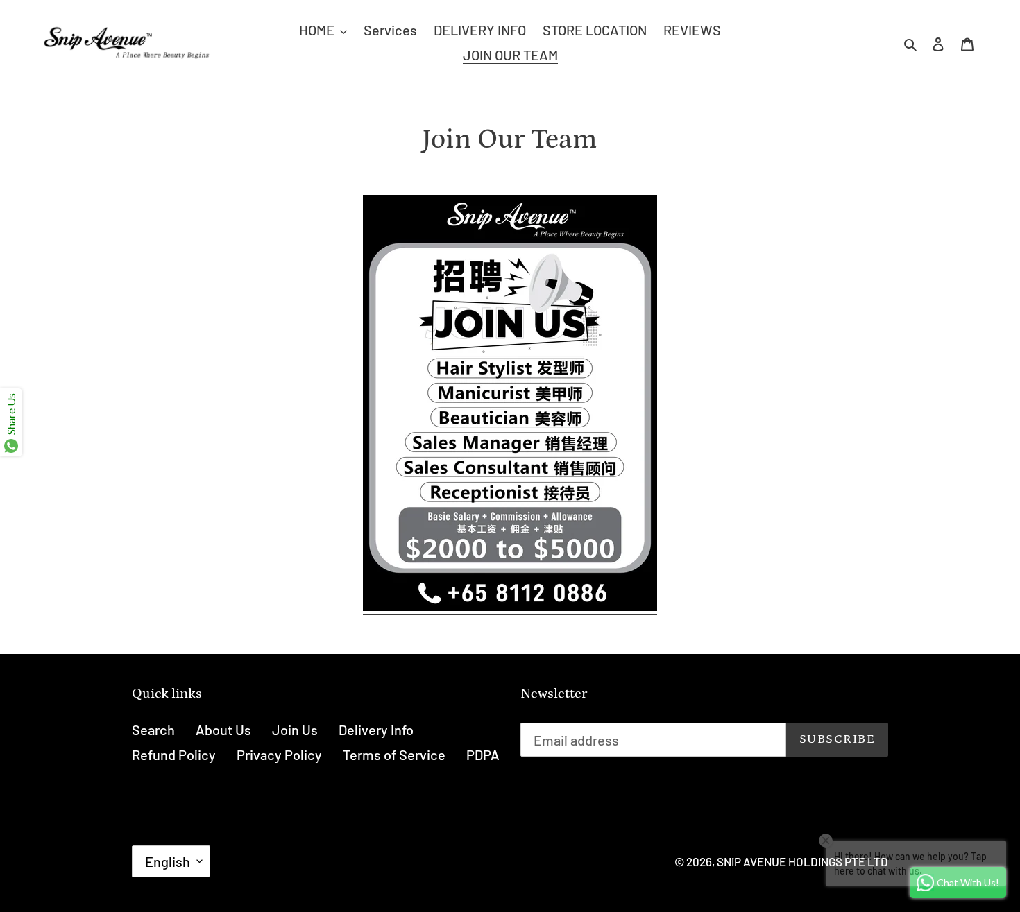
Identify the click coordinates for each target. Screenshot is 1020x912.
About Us (223, 729)
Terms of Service (394, 754)
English (167, 861)
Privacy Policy (279, 754)
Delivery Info (376, 729)
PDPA (483, 754)
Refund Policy (174, 754)
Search (153, 729)
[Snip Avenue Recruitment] (510, 606)
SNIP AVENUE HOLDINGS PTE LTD (802, 861)
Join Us (295, 729)
